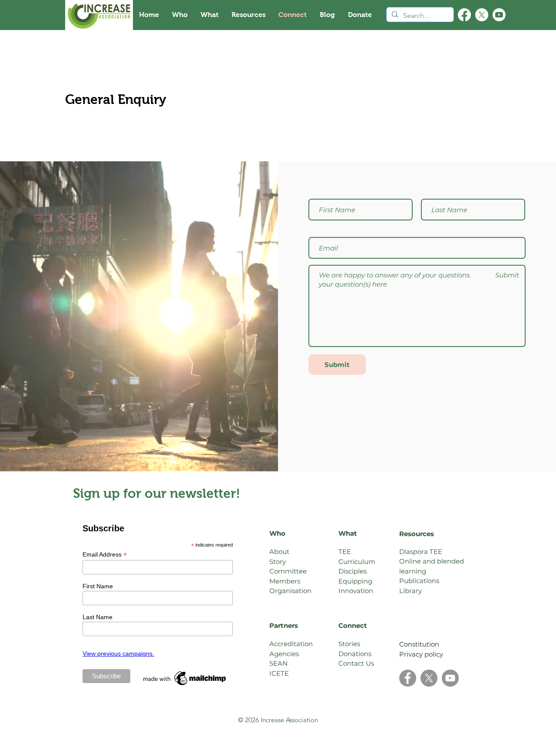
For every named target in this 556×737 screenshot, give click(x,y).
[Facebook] (464, 14)
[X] (481, 14)
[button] (179, 15)
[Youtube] (499, 14)
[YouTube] (450, 678)
